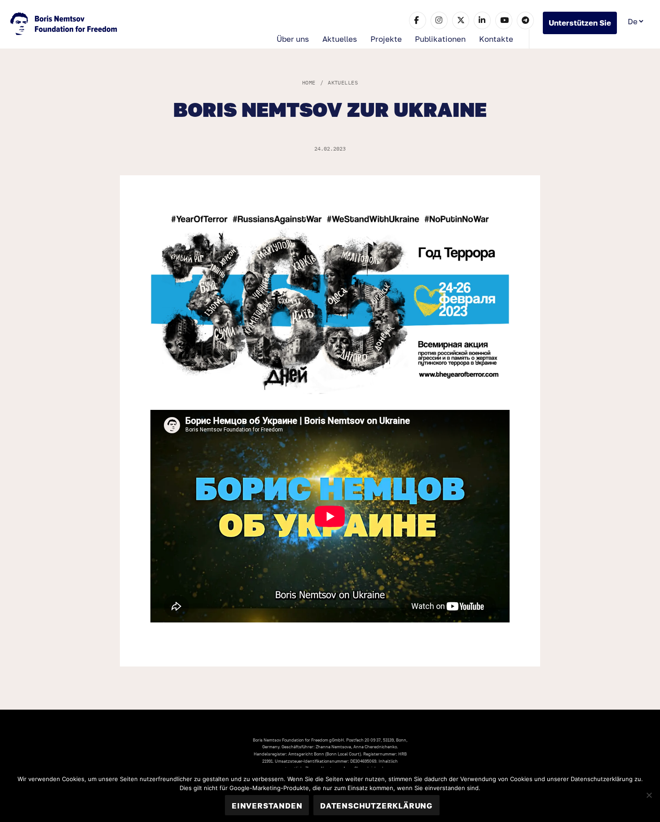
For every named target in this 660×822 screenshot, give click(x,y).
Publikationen (440, 39)
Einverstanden (267, 805)
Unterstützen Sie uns (580, 26)
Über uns (293, 39)
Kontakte (496, 39)
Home (309, 82)
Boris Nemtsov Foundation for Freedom (64, 24)
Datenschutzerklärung (376, 805)
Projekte (386, 39)
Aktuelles (339, 39)
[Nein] (648, 795)
